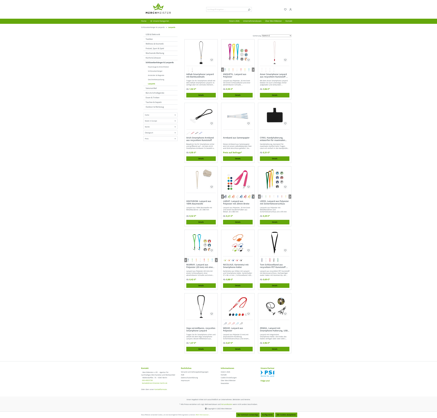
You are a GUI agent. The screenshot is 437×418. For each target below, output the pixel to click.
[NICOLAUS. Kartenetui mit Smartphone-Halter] (238, 243)
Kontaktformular (160, 389)
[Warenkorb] (294, 8)
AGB (182, 375)
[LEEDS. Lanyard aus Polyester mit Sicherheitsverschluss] (274, 179)
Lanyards (151, 84)
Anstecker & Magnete (156, 75)
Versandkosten (226, 404)
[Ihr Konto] (290, 9)
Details (201, 95)
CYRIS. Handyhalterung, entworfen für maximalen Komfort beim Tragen (272, 138)
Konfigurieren (267, 415)
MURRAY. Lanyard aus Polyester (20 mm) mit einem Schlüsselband (200, 265)
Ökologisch (149, 133)
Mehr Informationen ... (203, 415)
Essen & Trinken (152, 97)
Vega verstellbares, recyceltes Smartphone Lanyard (200, 329)
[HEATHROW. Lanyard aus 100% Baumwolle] (201, 179)
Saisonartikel (151, 88)
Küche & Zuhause (153, 58)
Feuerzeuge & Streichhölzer (158, 67)
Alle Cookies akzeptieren (286, 415)
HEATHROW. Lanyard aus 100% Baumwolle (198, 202)
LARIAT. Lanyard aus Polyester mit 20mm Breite (236, 202)
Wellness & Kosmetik (155, 44)
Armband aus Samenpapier (236, 137)
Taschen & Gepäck (153, 102)
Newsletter (225, 383)
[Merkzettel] (285, 9)
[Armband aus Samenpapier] (238, 116)
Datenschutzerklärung (189, 378)
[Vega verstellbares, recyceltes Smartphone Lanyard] (201, 306)
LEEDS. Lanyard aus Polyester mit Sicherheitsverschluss (274, 202)
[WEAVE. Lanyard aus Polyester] (238, 306)
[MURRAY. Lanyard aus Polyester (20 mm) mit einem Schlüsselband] (201, 243)
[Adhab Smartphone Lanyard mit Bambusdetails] (201, 52)
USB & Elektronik (153, 34)
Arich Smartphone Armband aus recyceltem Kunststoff (200, 138)
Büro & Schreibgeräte (155, 93)
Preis (147, 139)
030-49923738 (147, 380)
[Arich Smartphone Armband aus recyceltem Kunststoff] (201, 116)
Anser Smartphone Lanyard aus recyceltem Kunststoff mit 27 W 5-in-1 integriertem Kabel (274, 75)
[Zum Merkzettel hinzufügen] (211, 60)
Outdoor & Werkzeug (155, 107)
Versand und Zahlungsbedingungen (194, 372)
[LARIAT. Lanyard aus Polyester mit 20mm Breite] (238, 179)
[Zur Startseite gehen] (158, 9)
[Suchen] (249, 9)
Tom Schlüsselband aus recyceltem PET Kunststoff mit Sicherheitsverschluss (274, 265)
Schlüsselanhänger (155, 71)
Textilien (149, 39)
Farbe (147, 115)
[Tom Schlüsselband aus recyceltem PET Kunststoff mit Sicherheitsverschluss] (274, 243)
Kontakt (224, 375)
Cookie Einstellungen (229, 378)
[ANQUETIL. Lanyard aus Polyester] (238, 52)
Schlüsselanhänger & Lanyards (160, 62)
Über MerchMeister (228, 380)
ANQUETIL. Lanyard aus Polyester (234, 75)
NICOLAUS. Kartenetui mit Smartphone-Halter (236, 265)
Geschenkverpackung (156, 79)
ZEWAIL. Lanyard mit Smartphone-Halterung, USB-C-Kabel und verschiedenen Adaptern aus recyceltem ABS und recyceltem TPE (274, 329)
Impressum (185, 380)
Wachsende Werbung (155, 53)
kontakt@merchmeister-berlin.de (154, 383)
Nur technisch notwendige (248, 415)
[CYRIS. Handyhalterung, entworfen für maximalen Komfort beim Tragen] (274, 116)
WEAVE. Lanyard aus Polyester (233, 329)
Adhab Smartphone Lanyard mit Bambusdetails (200, 75)
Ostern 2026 (225, 372)
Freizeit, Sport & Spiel (155, 48)
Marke (147, 127)
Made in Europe (151, 121)
